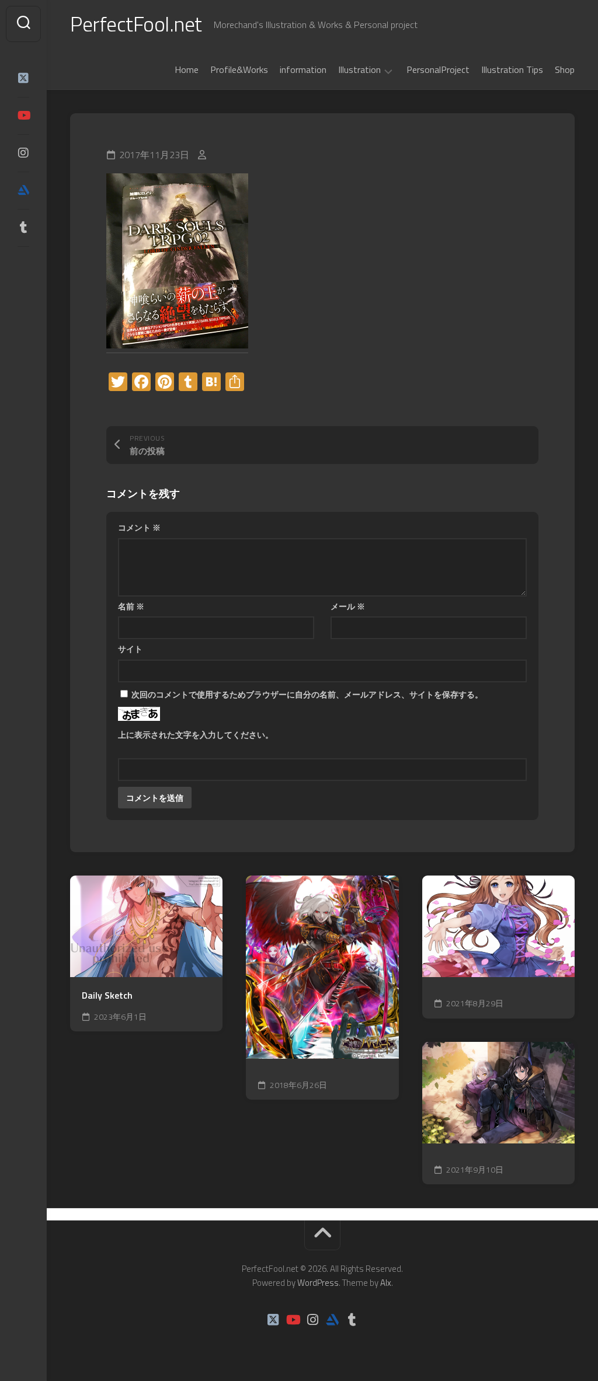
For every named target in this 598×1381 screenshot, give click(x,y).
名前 (131, 606)
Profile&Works (239, 69)
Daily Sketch (107, 995)
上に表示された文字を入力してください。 (195, 734)
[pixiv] (23, 264)
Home (187, 69)
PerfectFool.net (136, 24)
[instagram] (23, 153)
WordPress (318, 1282)
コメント (139, 527)
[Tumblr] (23, 227)
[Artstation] (23, 190)
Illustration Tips (512, 69)
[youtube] (23, 115)
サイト (130, 649)
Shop (565, 69)
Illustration (359, 70)
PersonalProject (438, 69)
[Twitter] (23, 78)
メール (348, 606)
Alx (385, 1282)
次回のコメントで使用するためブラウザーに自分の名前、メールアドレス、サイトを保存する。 (307, 694)
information (303, 69)
